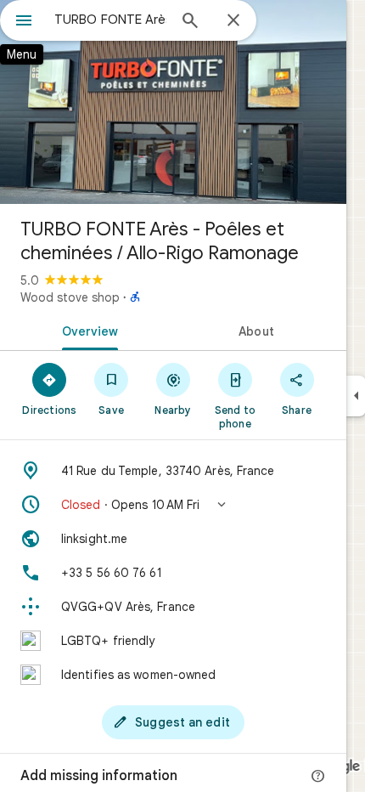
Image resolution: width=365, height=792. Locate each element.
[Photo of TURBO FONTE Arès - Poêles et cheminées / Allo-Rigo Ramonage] (173, 102)
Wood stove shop (70, 297)
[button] (173, 505)
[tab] (86, 329)
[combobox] (110, 19)
